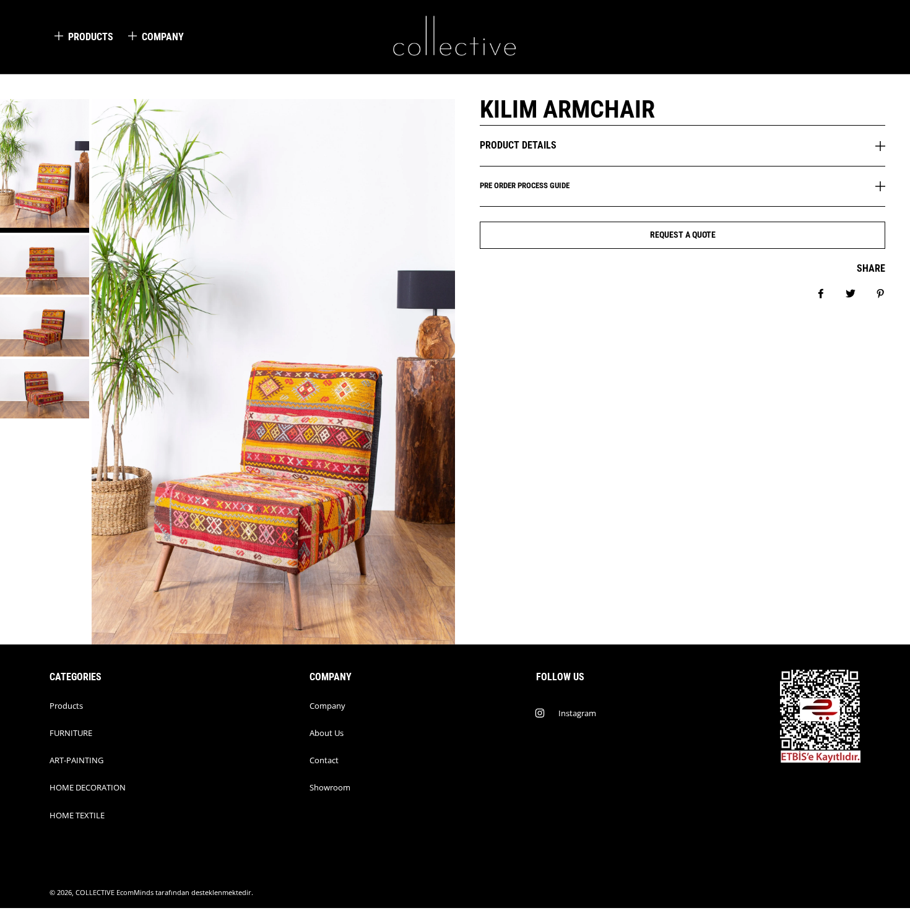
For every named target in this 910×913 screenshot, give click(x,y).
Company (327, 705)
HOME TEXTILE (77, 815)
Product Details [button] (518, 145)
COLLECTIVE (95, 892)
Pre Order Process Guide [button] (525, 185)
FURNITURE (71, 732)
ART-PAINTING (76, 760)
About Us (327, 732)
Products (66, 705)
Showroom (330, 787)
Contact (324, 760)
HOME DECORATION (88, 787)
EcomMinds (135, 892)
